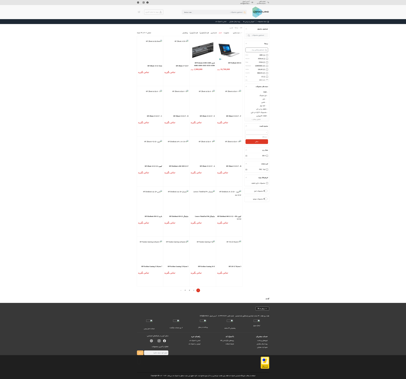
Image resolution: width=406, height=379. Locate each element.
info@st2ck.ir (244, 4)
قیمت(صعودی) (204, 33)
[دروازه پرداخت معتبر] (265, 363)
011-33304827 (261, 4)
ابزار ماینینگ (263, 95)
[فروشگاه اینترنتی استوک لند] (260, 12)
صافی (256, 141)
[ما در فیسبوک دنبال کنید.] (147, 2)
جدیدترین (214, 33)
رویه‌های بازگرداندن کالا (227, 340)
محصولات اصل (258, 191)
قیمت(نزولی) (194, 33)
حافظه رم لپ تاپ (261, 109)
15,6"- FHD (262, 169)
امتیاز (220, 33)
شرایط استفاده (230, 344)
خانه (241, 28)
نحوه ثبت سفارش (262, 347)
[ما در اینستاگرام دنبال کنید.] (143, 2)
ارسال (140, 353)
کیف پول (262, 106)
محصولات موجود (258, 199)
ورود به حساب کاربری (151, 12)
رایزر (264, 99)
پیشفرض (185, 33)
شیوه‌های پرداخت (262, 340)
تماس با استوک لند (194, 340)
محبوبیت (226, 33)
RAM (265, 92)
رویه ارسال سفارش (262, 344)
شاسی (263, 102)
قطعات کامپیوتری (261, 116)
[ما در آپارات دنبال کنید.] (138, 2)
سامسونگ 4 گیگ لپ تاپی (259, 112)
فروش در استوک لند (194, 344)
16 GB (264, 156)
